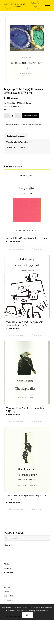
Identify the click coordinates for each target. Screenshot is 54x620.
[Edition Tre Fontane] (22, 5)
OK (27, 615)
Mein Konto (8, 572)
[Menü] (46, 5)
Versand (7, 587)
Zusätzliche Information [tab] (16, 136)
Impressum (8, 600)
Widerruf (7, 591)
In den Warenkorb (30, 115)
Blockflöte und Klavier (34, 124)
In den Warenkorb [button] (17, 249)
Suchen (8, 545)
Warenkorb (8, 568)
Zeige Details (37, 249)
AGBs (6, 564)
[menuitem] (46, 5)
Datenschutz (9, 595)
